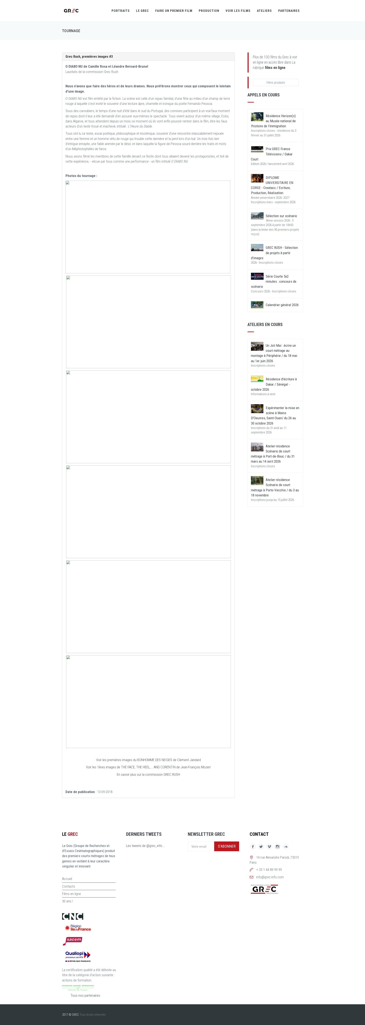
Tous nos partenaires (85, 995)
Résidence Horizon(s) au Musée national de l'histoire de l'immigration (273, 121)
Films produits (275, 83)
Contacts (68, 886)
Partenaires (289, 11)
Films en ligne (71, 894)
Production (209, 11)
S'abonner (227, 846)
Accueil (67, 879)
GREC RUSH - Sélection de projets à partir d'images (274, 252)
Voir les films (238, 11)
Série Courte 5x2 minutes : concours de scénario (273, 281)
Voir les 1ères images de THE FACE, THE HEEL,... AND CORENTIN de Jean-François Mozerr (148, 767)
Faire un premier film (173, 11)
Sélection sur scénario (281, 216)
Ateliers (264, 11)
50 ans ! (67, 901)
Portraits (121, 11)
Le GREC (142, 11)
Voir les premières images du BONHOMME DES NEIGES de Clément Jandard (148, 760)
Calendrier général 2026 (282, 305)
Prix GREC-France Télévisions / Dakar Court (272, 154)
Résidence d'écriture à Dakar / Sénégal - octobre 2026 (274, 384)
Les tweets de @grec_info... (145, 846)
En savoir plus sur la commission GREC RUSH (148, 774)
